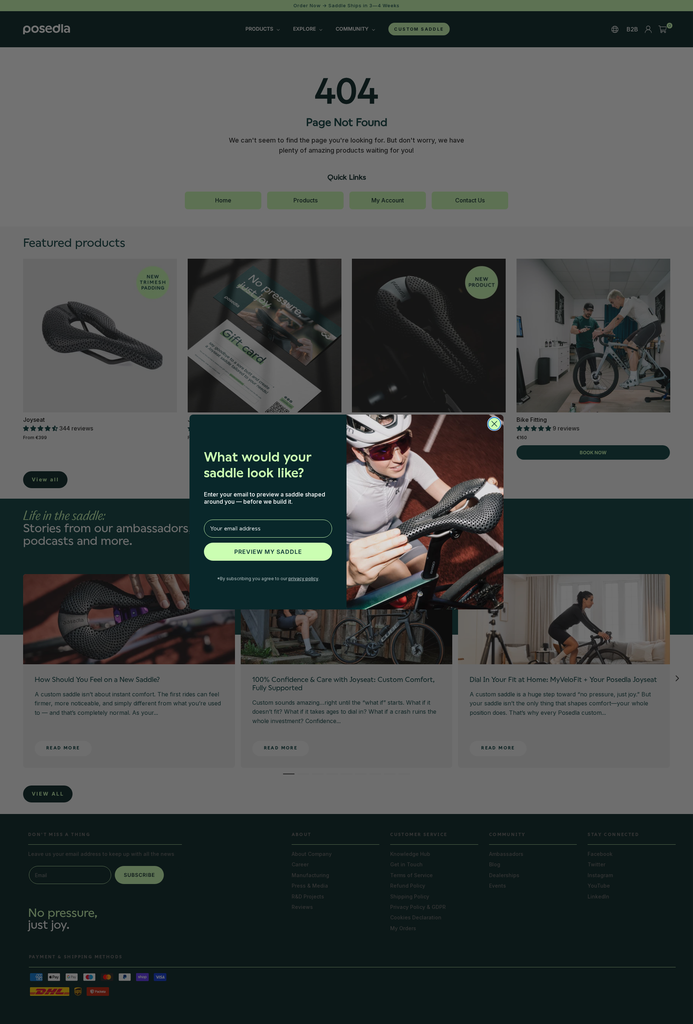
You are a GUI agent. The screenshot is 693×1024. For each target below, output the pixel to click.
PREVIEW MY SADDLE (268, 551)
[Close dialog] (494, 423)
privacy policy (303, 578)
